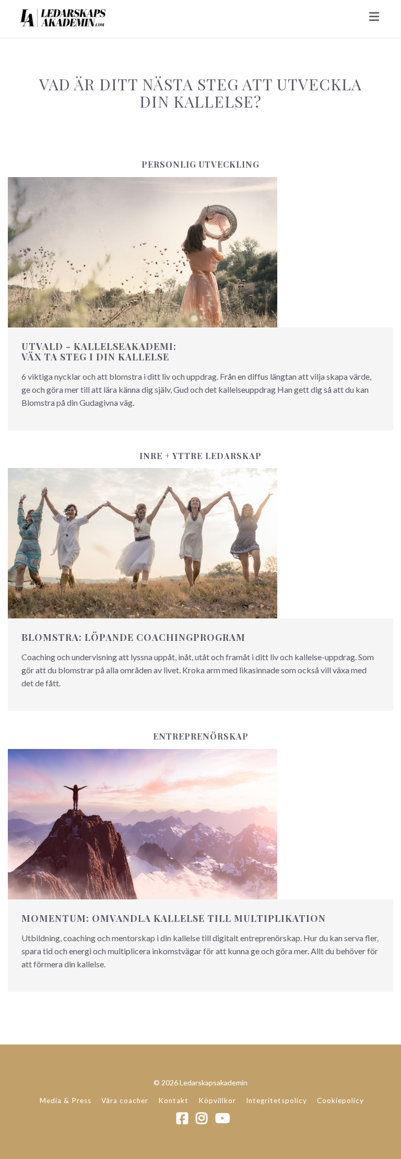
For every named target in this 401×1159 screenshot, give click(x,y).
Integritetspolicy (276, 1100)
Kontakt (173, 1100)
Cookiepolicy (340, 1100)
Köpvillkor (217, 1100)
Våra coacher (124, 1100)
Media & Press (65, 1100)
